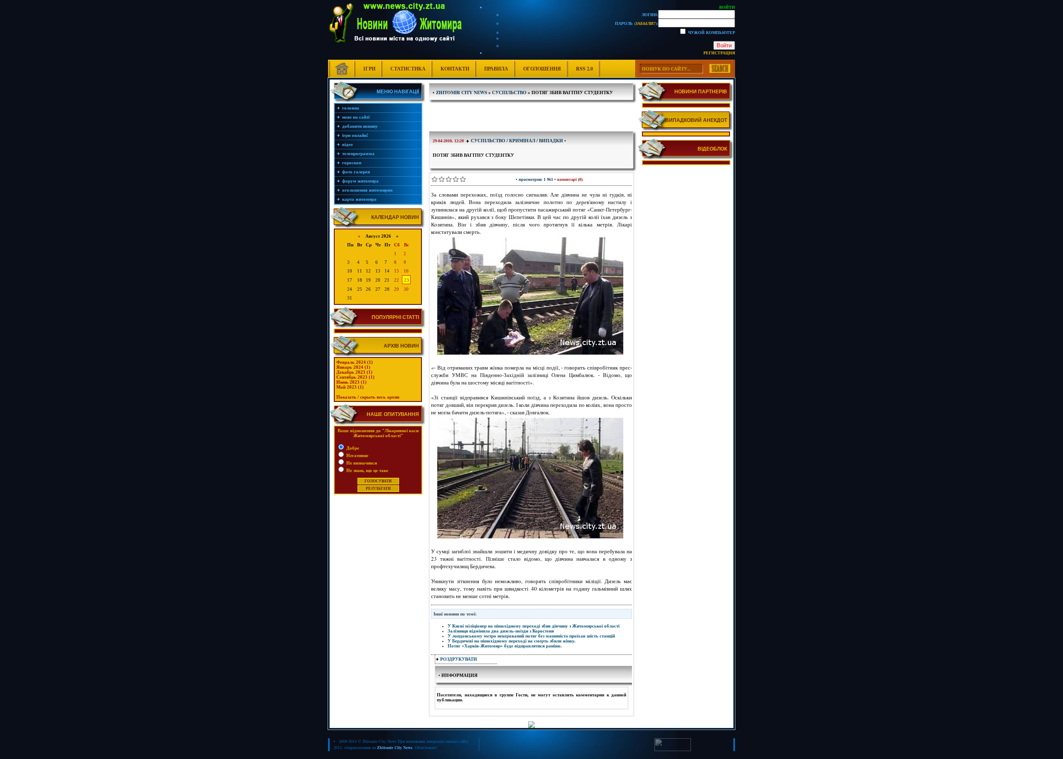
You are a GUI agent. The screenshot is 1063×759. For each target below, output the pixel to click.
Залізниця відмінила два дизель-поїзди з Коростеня (501, 630)
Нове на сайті (356, 116)
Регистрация (719, 53)
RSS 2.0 (584, 68)
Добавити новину (360, 126)
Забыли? (645, 23)
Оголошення (542, 68)
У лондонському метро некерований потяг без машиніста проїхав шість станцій (531, 635)
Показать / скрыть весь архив (367, 396)
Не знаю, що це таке (366, 470)
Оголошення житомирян (367, 189)
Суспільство (488, 140)
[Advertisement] (531, 116)
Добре (352, 447)
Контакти (455, 68)
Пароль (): (636, 23)
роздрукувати (458, 659)
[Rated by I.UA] (672, 749)
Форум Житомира (360, 180)
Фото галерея (356, 171)
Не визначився (361, 462)
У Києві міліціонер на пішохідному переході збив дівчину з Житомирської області (534, 625)
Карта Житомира (359, 199)
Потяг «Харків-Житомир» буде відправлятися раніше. (505, 645)
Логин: (650, 14)
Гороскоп (351, 162)
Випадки (551, 140)
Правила (496, 68)
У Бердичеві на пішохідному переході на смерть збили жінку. (512, 640)
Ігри (369, 68)
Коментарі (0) (570, 179)
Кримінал (522, 140)
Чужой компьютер (711, 32)
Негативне (356, 455)
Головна (350, 107)
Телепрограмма (358, 153)
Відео (347, 144)
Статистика (408, 68)
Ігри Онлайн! (355, 135)
